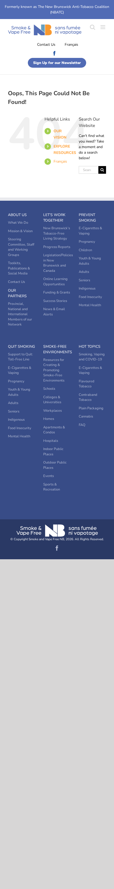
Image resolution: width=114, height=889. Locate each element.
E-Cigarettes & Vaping (90, 231)
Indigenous (87, 288)
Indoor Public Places (53, 452)
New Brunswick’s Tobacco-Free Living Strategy (56, 233)
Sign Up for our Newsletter (57, 62)
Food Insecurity (90, 297)
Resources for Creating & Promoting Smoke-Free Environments (53, 370)
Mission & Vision (20, 231)
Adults (84, 271)
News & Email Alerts (54, 312)
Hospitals (50, 440)
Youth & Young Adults (90, 261)
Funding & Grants (56, 292)
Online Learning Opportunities (55, 282)
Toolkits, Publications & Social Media (19, 268)
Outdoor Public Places (55, 465)
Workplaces (52, 410)
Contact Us (46, 44)
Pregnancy (87, 241)
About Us (17, 214)
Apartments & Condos (54, 430)
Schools (49, 388)
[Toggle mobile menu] (103, 27)
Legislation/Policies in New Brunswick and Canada (57, 263)
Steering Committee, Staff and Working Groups (21, 247)
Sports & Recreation (51, 487)
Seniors (84, 280)
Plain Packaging (91, 408)
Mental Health (90, 305)
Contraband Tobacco (88, 397)
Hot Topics (89, 346)
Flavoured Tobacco (86, 384)
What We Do (18, 222)
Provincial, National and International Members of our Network (20, 314)
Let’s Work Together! (54, 217)
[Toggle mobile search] (92, 27)
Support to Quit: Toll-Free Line (20, 357)
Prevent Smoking (87, 217)
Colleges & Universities (52, 400)
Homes (48, 418)
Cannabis (86, 416)
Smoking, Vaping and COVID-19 (92, 357)
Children (85, 250)
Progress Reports (56, 247)
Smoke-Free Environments (57, 349)
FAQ (82, 425)
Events (48, 476)
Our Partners (17, 293)
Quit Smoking (21, 346)
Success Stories (55, 301)
